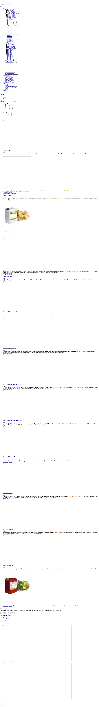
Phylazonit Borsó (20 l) (8, 565)
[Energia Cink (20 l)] (51, 193)
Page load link (3, 704)
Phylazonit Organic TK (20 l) (9, 348)
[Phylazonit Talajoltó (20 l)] (51, 440)
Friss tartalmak (5, 623)
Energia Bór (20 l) (7, 186)
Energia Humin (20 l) (8, 601)
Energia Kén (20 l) (7, 231)
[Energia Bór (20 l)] (51, 170)
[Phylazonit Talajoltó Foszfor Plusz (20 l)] (51, 404)
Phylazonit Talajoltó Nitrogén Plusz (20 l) (12, 384)
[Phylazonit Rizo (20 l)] (51, 477)
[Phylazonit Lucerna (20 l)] (51, 513)
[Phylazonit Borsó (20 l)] (51, 549)
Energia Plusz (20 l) (7, 276)
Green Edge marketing (29, 702)
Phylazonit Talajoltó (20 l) (9, 456)
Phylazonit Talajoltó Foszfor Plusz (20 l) (12, 420)
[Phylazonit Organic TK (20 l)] (51, 332)
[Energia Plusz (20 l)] (51, 274)
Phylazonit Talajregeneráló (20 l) (10, 311)
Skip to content (3, 0)
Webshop (4, 617)
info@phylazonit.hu (8, 1)
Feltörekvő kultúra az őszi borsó (8, 699)
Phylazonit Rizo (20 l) (8, 493)
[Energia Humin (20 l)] (51, 585)
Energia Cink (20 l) (7, 195)
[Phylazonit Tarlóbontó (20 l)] (51, 252)
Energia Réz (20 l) (7, 150)
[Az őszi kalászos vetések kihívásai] (37, 660)
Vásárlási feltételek (6, 618)
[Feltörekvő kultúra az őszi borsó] (37, 698)
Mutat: (8, 113)
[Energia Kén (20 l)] (51, 215)
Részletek (10, 155)
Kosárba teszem (5, 155)
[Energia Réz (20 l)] (51, 134)
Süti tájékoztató (5, 620)
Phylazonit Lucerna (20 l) (9, 529)
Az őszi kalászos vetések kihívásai (9, 661)
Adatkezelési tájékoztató (7, 619)
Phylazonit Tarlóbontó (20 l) (9, 268)
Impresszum (5, 621)
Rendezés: (8, 104)
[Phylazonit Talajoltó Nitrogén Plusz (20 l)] (51, 368)
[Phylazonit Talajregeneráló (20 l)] (51, 295)
